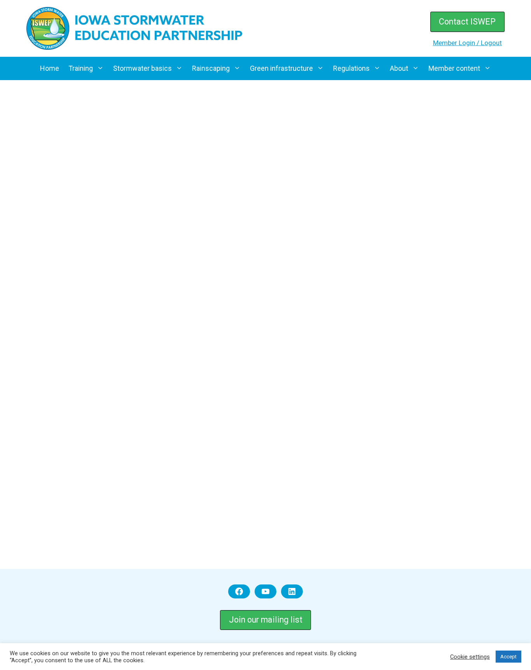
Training (80, 68)
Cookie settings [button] (470, 656)
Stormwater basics (142, 68)
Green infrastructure (281, 68)
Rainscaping (211, 68)
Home (49, 68)
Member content (454, 68)
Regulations (351, 68)
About (399, 68)
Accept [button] (508, 657)
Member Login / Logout (467, 43)
